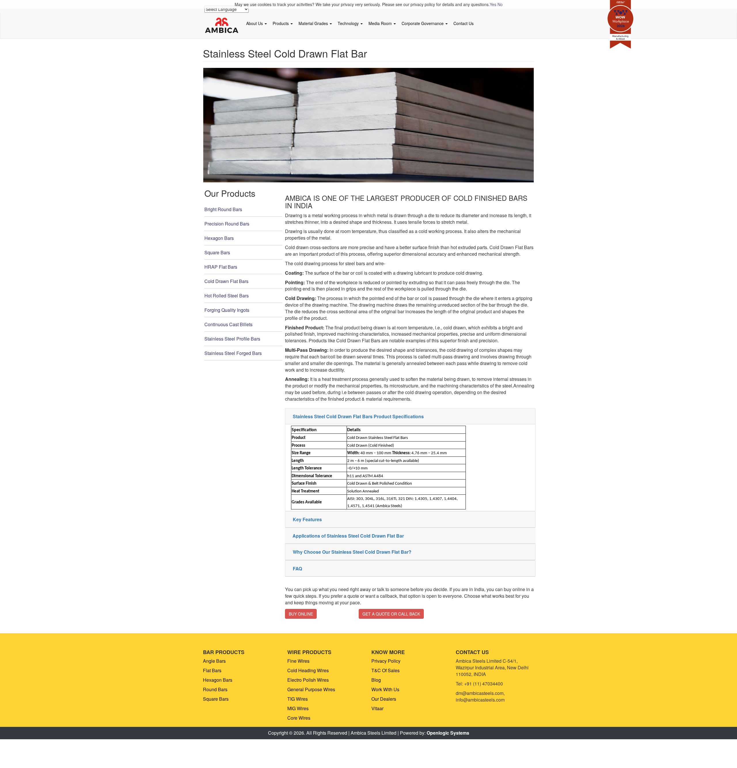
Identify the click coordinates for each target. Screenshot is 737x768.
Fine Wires (298, 661)
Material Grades (314, 23)
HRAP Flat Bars (220, 266)
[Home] (223, 25)
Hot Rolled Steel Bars (226, 295)
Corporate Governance (423, 23)
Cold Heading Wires (308, 670)
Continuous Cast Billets (228, 324)
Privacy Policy (385, 661)
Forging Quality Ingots (226, 310)
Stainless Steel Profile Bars (232, 338)
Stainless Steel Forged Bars (233, 353)
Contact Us (463, 23)
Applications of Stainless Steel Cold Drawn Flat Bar (348, 535)
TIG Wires (297, 699)
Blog (376, 680)
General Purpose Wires (311, 689)
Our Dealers (383, 699)
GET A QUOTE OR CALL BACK (391, 614)
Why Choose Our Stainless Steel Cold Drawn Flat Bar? (352, 552)
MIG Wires (298, 708)
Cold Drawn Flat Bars (226, 281)
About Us (255, 23)
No (500, 4)
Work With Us (385, 689)
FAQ (297, 568)
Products (281, 23)
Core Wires (298, 717)
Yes (493, 4)
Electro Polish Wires (308, 680)
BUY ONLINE (301, 614)
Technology (349, 23)
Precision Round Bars (226, 223)
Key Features (307, 519)
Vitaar (377, 708)
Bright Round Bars (223, 209)
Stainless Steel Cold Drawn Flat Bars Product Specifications (358, 416)
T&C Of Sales (385, 670)
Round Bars (215, 689)
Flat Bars (212, 670)
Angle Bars (214, 661)
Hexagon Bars (219, 238)
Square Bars (217, 252)
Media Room (380, 23)
